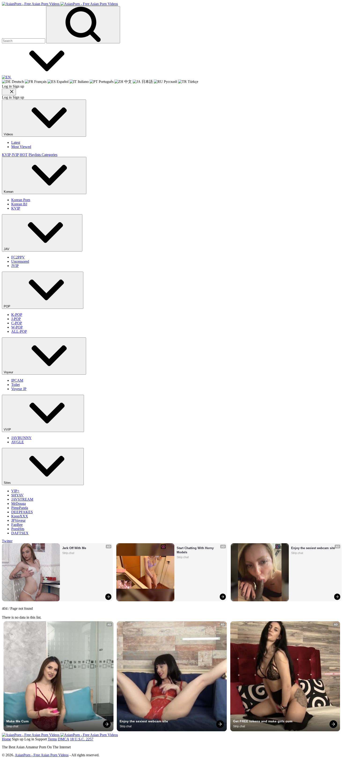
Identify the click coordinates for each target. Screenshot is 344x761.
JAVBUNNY (21, 438)
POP (7, 306)
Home (6, 739)
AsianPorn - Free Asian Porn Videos (42, 755)
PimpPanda (19, 508)
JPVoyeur (18, 520)
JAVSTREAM (22, 499)
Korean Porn (20, 200)
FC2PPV (18, 257)
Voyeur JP (18, 389)
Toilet (15, 385)
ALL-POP (19, 331)
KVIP (6, 155)
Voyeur (9, 372)
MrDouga (18, 504)
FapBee (17, 525)
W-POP (17, 327)
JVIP (15, 155)
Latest (15, 142)
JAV (7, 249)
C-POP (16, 323)
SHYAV (17, 495)
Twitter (7, 541)
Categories (49, 155)
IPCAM (17, 380)
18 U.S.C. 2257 (81, 739)
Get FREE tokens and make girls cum (262, 721)
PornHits (17, 529)
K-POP (16, 315)
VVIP (8, 429)
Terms (52, 739)
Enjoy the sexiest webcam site (313, 548)
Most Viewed (21, 147)
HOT (24, 155)
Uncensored (20, 261)
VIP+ (15, 491)
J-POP (16, 319)
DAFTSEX (20, 533)
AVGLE (17, 442)
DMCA (63, 739)
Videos (9, 134)
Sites (8, 482)
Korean (9, 191)
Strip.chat (68, 553)
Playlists (35, 155)
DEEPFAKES (22, 512)
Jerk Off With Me (74, 548)
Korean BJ (19, 204)
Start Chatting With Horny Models (196, 550)
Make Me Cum (17, 721)
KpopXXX (19, 516)
